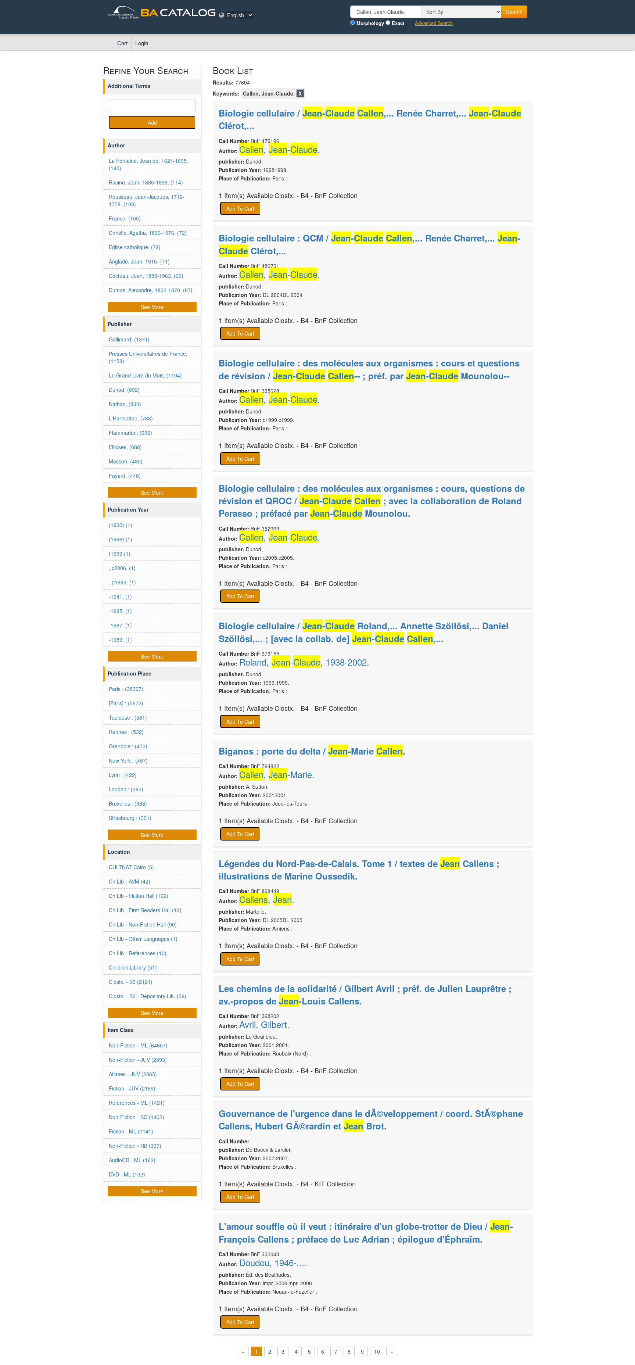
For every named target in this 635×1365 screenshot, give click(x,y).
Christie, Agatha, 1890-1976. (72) (148, 232)
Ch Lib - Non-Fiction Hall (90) (143, 924)
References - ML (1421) (137, 1102)
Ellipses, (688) (125, 447)
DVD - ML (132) (127, 1174)
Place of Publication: (245, 178)
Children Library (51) (133, 967)
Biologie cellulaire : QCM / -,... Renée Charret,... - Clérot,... (369, 244)
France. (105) (125, 218)
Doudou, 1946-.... (273, 1262)
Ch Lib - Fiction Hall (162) (138, 895)
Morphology (370, 23)
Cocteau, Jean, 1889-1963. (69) (146, 275)
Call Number (234, 140)
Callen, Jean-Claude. (269, 93)
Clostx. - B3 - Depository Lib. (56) (147, 996)
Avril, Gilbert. (264, 1024)
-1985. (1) (120, 611)
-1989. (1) (120, 639)
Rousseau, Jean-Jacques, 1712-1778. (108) (146, 200)
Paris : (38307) (126, 688)
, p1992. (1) (122, 582)
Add (152, 122)
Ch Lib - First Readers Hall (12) (145, 910)
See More (152, 307)
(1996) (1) (120, 539)
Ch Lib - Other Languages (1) (143, 938)
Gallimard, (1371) (129, 339)
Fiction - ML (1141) (131, 1131)
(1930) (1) (120, 525)
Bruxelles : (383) (128, 803)
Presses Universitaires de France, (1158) (148, 357)
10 (377, 1351)
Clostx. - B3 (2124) (131, 981)
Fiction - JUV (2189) (132, 1088)
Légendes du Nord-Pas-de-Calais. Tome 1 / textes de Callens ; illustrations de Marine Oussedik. (359, 869)
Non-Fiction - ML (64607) (138, 1045)
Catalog (188, 12)
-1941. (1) (120, 596)
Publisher (120, 323)
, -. (279, 149)
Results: (223, 82)
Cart (122, 43)
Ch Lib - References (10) (137, 953)
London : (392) (126, 789)
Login (141, 43)
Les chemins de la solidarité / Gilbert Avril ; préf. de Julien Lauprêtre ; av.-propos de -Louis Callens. (365, 994)
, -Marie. (277, 774)
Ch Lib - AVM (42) (129, 881)
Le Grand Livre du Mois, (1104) (145, 375)
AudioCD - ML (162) (132, 1160)
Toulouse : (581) (128, 717)
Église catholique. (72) (135, 247)
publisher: (231, 161)
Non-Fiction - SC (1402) (136, 1117)
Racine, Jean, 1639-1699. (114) (146, 182)
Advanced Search (434, 23)
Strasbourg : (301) (130, 817)
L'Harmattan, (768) (131, 418)
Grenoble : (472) (128, 746)
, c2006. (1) (122, 568)
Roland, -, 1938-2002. (304, 662)
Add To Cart (240, 208)
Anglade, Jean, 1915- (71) (139, 261)
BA (149, 12)
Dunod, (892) (124, 389)
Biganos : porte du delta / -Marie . (312, 751)
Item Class (121, 1029)
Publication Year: (240, 169)
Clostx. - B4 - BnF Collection (316, 195)
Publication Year (128, 509)
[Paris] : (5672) (126, 703)
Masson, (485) (126, 461)
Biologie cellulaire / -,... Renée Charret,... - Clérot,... (370, 119)
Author (116, 145)
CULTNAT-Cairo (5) (131, 867)
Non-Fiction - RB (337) (135, 1145)
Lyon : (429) (123, 774)
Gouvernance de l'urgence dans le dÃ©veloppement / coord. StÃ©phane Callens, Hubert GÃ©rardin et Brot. (371, 1119)
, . (266, 899)
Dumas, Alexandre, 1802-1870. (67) (151, 290)
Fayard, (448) (125, 475)
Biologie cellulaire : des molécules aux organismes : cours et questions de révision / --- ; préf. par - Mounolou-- (369, 369)
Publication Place (129, 673)
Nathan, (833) (125, 404)
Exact (398, 23)
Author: (228, 150)
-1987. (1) (120, 625)
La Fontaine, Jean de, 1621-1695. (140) (148, 164)
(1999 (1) (119, 553)
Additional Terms (129, 85)
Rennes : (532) (126, 731)
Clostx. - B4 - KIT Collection (315, 1183)
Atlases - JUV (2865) (133, 1074)
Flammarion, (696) (130, 432)
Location (119, 851)
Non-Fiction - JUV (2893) (138, 1059)
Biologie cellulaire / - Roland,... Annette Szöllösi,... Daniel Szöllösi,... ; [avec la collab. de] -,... (364, 631)
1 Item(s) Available (246, 195)
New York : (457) (128, 760)
